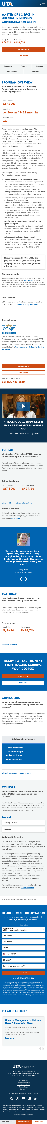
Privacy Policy (23, 1080)
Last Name (7, 942)
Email (5, 948)
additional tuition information (18, 503)
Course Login (23, 1087)
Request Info (23, 49)
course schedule (27, 887)
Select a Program (8, 928)
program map (28, 280)
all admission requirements (17, 773)
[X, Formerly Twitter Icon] (17, 1098)
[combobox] (23, 929)
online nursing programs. (27, 304)
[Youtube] (23, 1098)
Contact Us (23, 1089)
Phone (13, 954)
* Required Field (23, 925)
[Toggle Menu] (43, 4)
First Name (7, 936)
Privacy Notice (34, 994)
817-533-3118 (17, 1075)
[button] (40, 4)
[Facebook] (11, 1098)
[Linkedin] (29, 1098)
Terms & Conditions (23, 1085)
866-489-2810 (16, 381)
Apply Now (23, 56)
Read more (15, 518)
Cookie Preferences (23, 1082)
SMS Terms (42, 994)
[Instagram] (35, 1098)
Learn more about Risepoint (23, 996)
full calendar (10, 644)
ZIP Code (7, 960)
